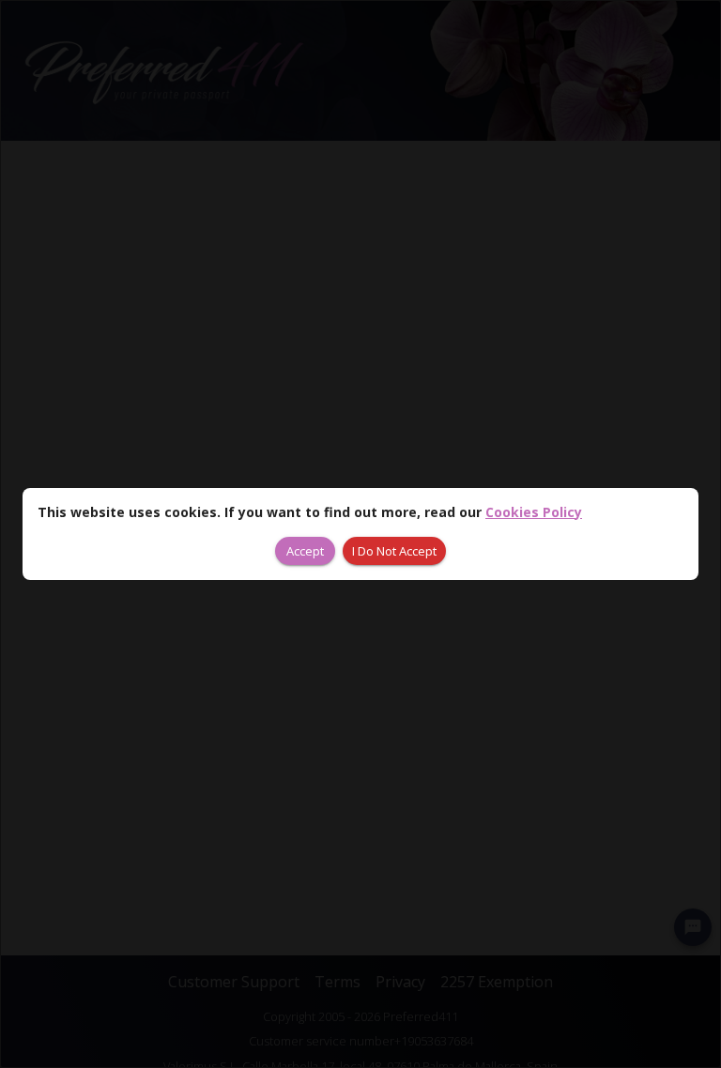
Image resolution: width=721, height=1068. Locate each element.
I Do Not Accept (394, 550)
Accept (305, 550)
